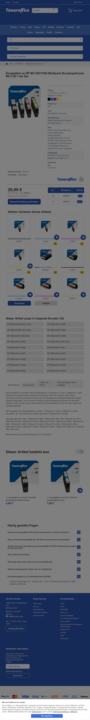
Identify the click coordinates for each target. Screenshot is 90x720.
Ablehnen (73, 711)
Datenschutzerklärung (61, 711)
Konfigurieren (36, 711)
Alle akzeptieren (47, 716)
